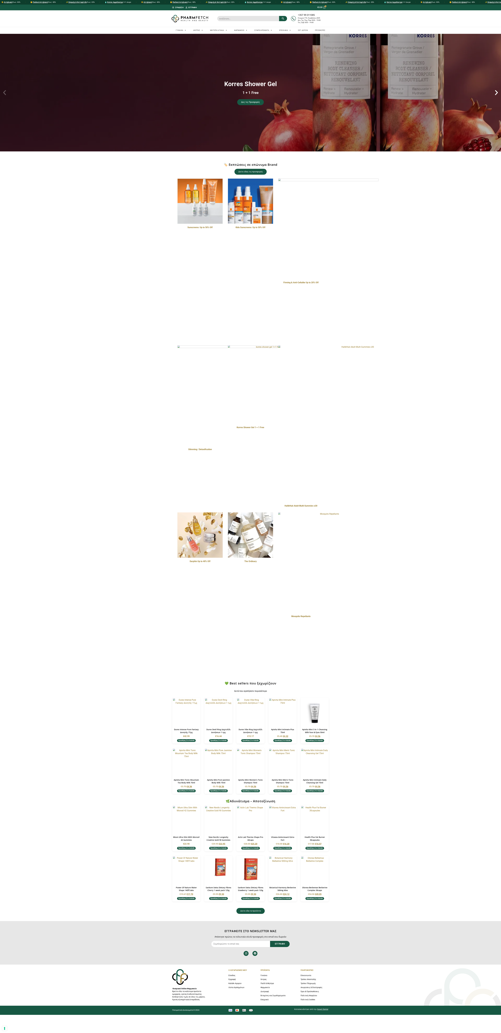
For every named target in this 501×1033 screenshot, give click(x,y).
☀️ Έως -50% (10, 2)
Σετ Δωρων (303, 30)
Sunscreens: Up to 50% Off (200, 227)
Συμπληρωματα (261, 30)
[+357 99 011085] (293, 18)
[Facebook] (254, 953)
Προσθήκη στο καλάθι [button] (186, 740)
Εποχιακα (283, 30)
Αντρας (196, 30)
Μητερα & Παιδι (217, 30)
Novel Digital (322, 1009)
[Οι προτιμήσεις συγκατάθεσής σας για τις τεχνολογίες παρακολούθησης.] (4, 1028)
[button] (4, 92)
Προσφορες (320, 30)
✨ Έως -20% (80, 2)
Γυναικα (179, 30)
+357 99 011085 (306, 14)
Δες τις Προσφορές (250, 102)
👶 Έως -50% (43, 2)
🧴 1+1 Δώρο (118, 2)
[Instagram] (246, 953)
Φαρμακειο (239, 30)
